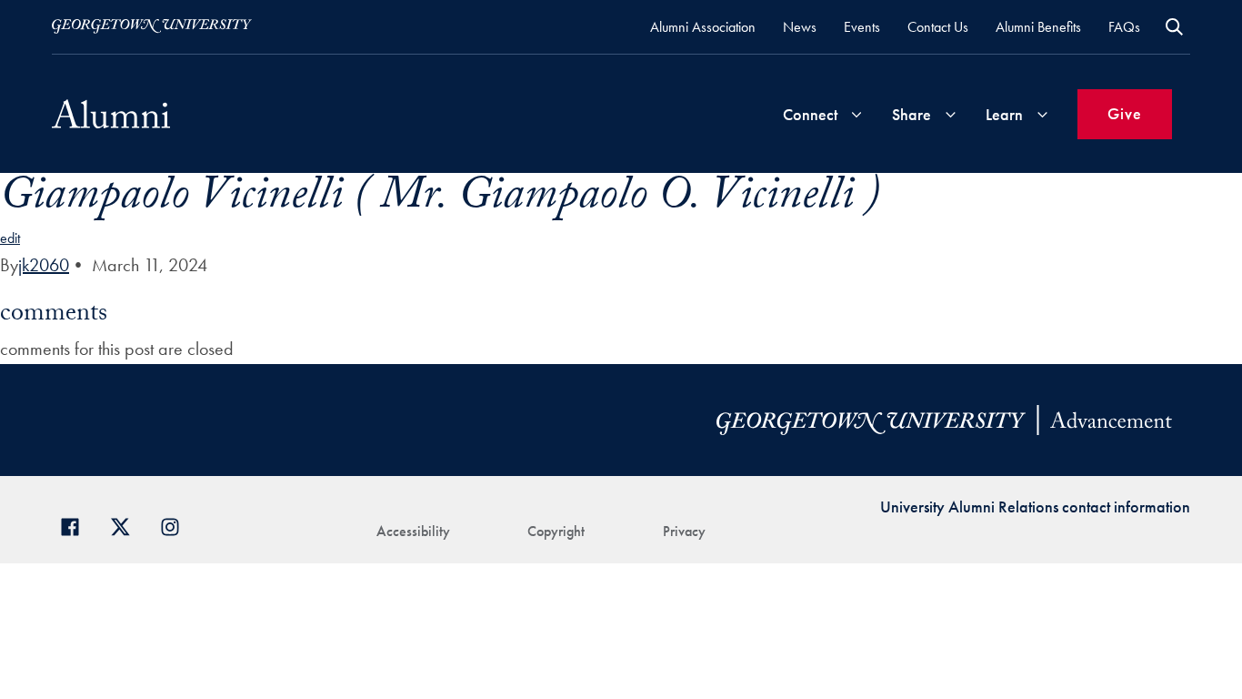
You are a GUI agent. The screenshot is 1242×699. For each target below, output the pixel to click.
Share (911, 114)
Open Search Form (1174, 27)
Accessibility (413, 531)
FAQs (1124, 26)
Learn (1004, 114)
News (799, 26)
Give (1124, 113)
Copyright (556, 531)
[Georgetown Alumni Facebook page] (76, 524)
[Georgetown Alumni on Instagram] (176, 524)
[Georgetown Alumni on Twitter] (126, 524)
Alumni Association (703, 26)
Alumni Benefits (1038, 26)
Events (862, 26)
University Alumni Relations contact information (1035, 506)
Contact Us (937, 26)
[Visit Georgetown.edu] (152, 26)
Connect (810, 114)
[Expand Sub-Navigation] (856, 114)
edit (10, 238)
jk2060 (43, 265)
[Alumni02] (111, 113)
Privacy (684, 531)
